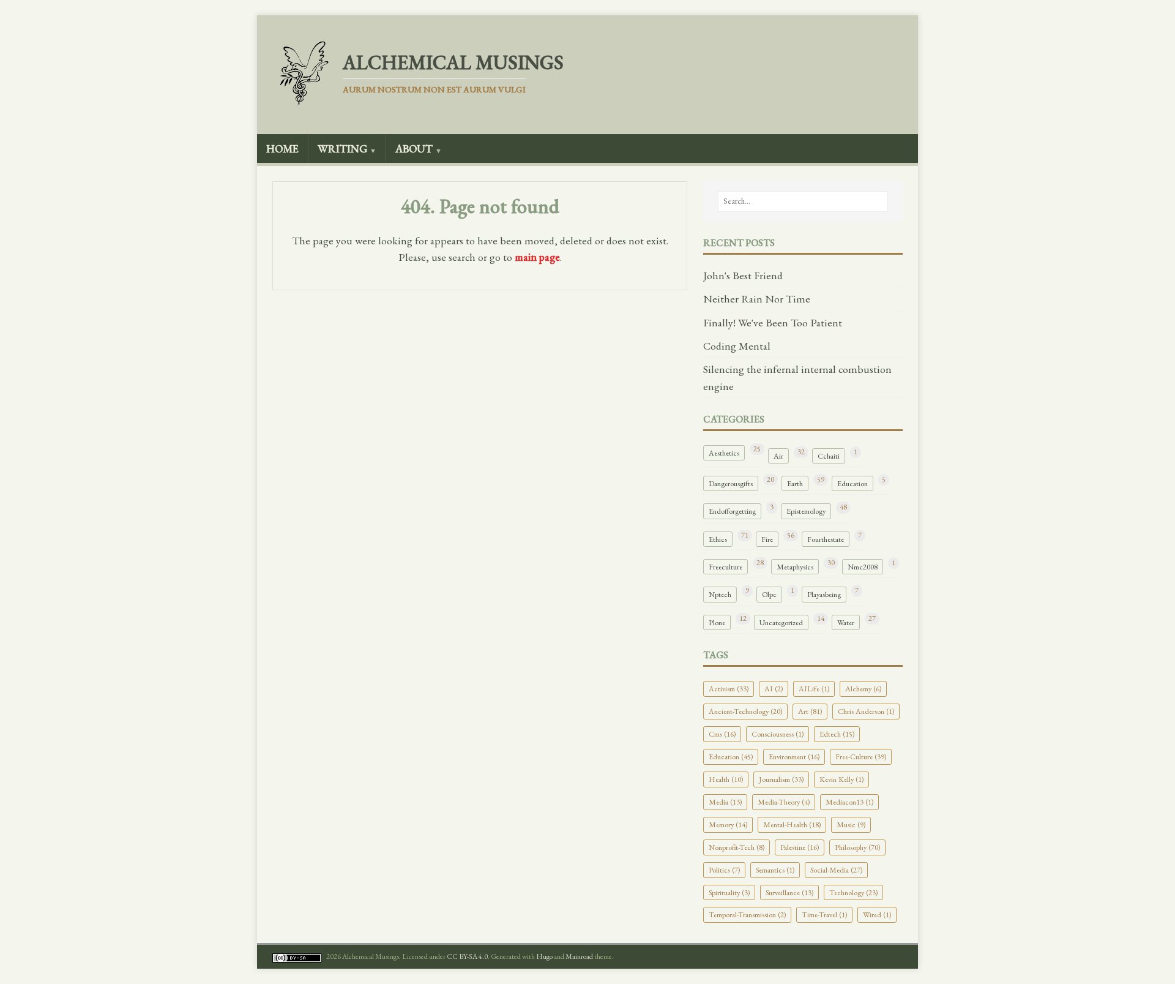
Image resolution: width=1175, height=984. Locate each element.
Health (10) (726, 779)
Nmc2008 (863, 566)
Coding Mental (736, 346)
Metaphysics (795, 566)
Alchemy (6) (863, 688)
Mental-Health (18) (792, 824)
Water (845, 622)
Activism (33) (728, 688)
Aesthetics (724, 453)
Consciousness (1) (778, 734)
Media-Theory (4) (784, 802)
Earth (795, 483)
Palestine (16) (799, 847)
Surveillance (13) (789, 892)
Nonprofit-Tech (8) (736, 847)
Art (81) (810, 711)
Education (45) (731, 756)
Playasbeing (824, 594)
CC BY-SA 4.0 (467, 956)
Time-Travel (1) (824, 914)
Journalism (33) (781, 779)
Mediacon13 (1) (849, 802)
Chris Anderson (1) (866, 711)
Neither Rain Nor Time (756, 298)
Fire (767, 539)
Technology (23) (853, 892)
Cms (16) (722, 734)
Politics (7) (724, 870)
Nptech (720, 594)
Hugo (544, 956)
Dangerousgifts (731, 483)
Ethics (718, 539)
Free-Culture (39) (860, 756)
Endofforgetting (732, 511)
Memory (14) (728, 824)
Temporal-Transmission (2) (747, 914)
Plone (717, 622)
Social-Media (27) (836, 870)
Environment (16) (794, 756)
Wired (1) (877, 914)
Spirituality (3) (729, 892)
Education (852, 483)
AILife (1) (814, 688)
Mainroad (579, 956)
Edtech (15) (836, 734)
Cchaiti (829, 456)
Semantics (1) (775, 870)
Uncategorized (781, 622)
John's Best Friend (743, 275)
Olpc (769, 594)
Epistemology (806, 511)
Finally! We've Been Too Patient (772, 322)
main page (537, 257)
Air (778, 456)
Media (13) (725, 802)
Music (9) (851, 824)
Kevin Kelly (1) (841, 779)
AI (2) (773, 688)
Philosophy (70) (857, 847)
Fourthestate (825, 539)
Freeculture (725, 566)
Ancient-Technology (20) (745, 711)
